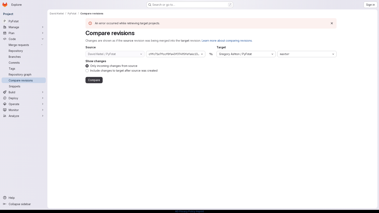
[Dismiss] (331, 23)
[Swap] (211, 54)
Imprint (200, 211)
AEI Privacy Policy (185, 211)
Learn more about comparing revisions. (227, 40)
